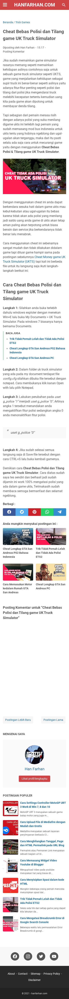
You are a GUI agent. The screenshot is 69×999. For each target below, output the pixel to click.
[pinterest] (34, 512)
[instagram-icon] (28, 956)
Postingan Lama (53, 719)
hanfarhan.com (34, 5)
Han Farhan (34, 769)
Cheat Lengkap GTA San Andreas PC (32, 357)
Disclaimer (34, 979)
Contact (23, 973)
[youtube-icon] (54, 956)
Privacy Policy (52, 973)
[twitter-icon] (41, 956)
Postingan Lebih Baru (18, 719)
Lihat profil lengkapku (34, 778)
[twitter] (22, 512)
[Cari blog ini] (64, 5)
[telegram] (59, 512)
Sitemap (35, 973)
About (11, 973)
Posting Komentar (14, 51)
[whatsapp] (47, 512)
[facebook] (9, 512)
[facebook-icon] (15, 956)
